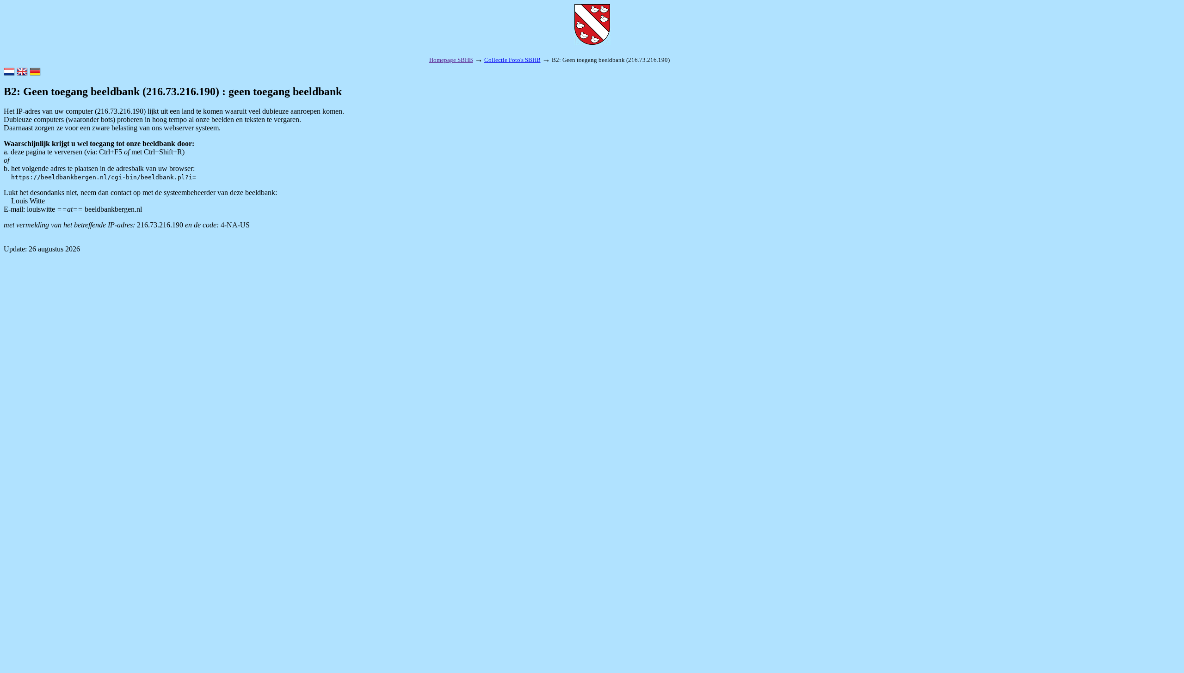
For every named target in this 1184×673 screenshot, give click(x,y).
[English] (22, 72)
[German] (35, 72)
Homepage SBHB (451, 59)
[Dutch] (9, 72)
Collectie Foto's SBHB (512, 59)
